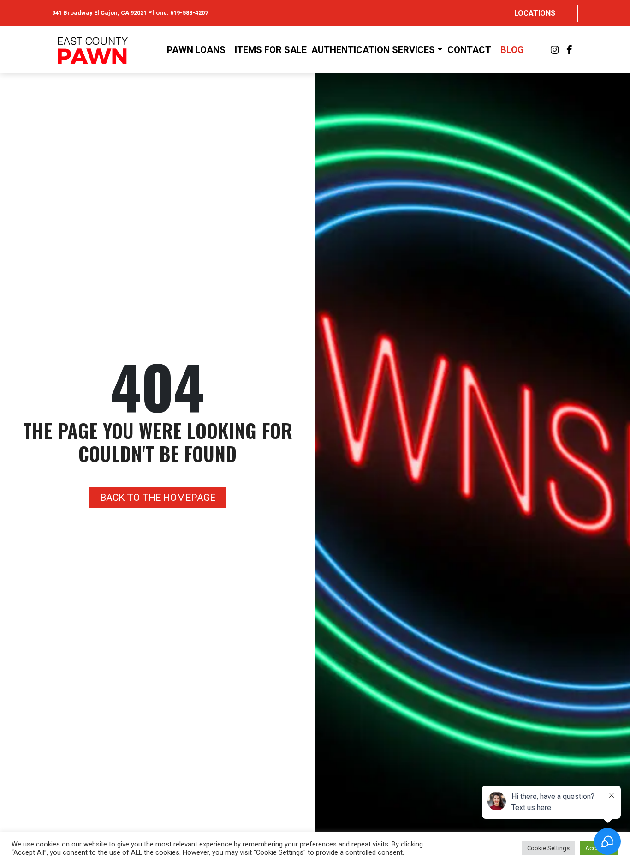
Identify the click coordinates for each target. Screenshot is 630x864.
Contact (469, 49)
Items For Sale (271, 49)
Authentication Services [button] (373, 49)
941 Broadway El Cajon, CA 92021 (99, 12)
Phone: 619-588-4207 (178, 12)
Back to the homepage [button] (157, 497)
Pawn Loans (196, 49)
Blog (512, 49)
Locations (534, 13)
